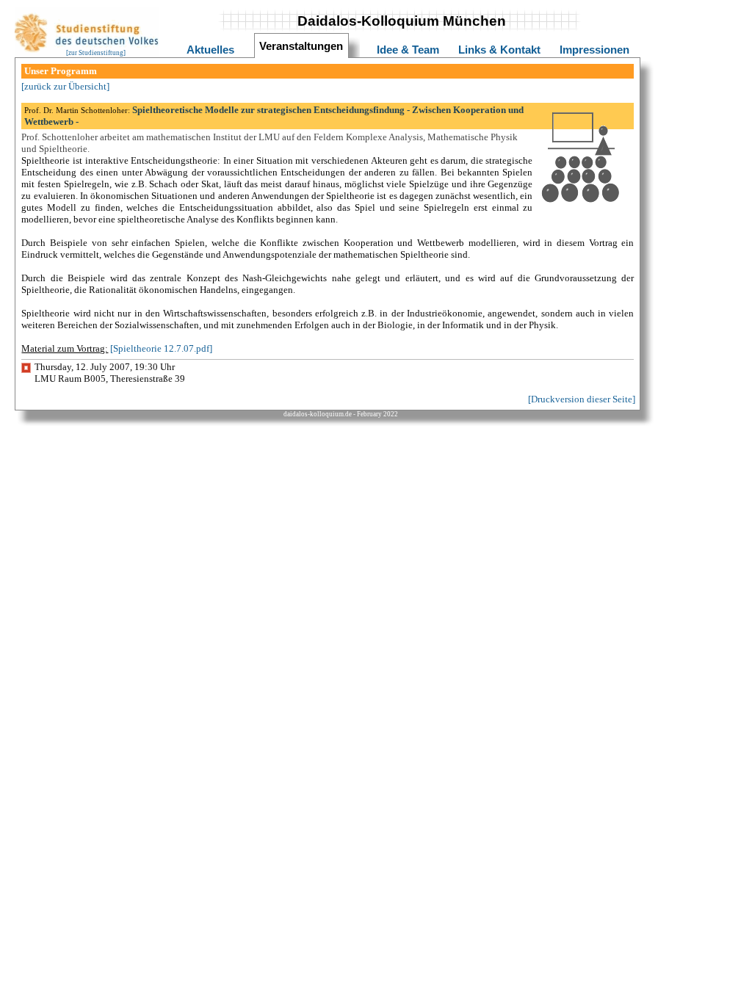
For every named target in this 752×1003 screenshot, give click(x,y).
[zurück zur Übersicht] (65, 86)
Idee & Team (408, 50)
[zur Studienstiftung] (96, 53)
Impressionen (594, 50)
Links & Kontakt (499, 50)
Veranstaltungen (301, 46)
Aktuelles (210, 50)
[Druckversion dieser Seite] (581, 399)
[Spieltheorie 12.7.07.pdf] (161, 348)
